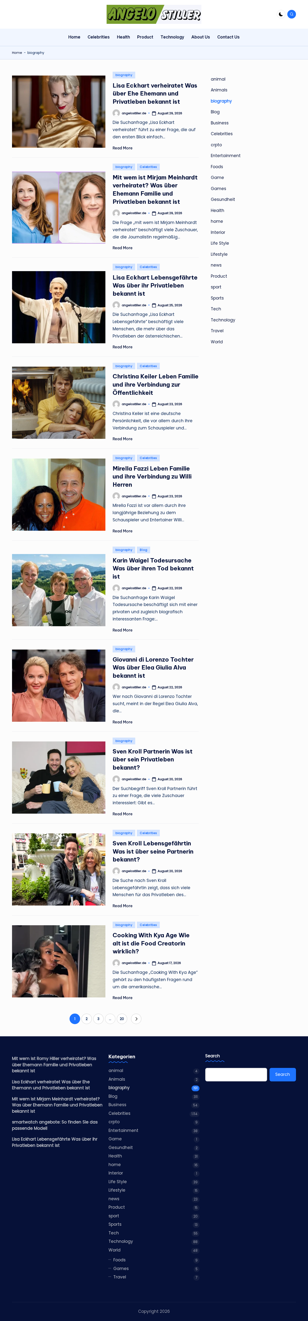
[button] (136, 1019)
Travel (217, 331)
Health (217, 210)
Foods (217, 167)
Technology (223, 320)
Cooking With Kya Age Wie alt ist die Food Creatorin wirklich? (151, 943)
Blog (143, 550)
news (216, 265)
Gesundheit (223, 200)
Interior (218, 232)
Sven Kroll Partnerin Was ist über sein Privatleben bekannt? (152, 759)
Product (219, 276)
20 (122, 1018)
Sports (217, 298)
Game (217, 178)
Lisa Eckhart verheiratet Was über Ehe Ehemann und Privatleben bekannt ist (155, 93)
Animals (219, 90)
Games (218, 188)
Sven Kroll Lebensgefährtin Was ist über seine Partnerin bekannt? (153, 851)
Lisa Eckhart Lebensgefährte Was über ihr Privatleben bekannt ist (155, 285)
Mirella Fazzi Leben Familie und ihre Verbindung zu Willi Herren (152, 476)
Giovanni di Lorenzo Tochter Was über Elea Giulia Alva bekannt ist (153, 667)
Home (17, 52)
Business (220, 123)
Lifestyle (219, 254)
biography (124, 75)
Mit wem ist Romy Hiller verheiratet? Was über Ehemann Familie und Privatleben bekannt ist (54, 1065)
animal (218, 79)
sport (216, 287)
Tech (216, 309)
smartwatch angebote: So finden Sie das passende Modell (55, 1125)
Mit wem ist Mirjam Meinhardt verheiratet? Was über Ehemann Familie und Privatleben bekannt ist (57, 1105)
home (217, 221)
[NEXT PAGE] (136, 1019)
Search (212, 1056)
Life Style (220, 243)
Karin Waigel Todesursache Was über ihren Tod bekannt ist (153, 568)
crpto (216, 145)
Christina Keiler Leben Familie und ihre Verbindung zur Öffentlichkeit (156, 384)
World (217, 342)
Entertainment (226, 156)
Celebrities (148, 167)
